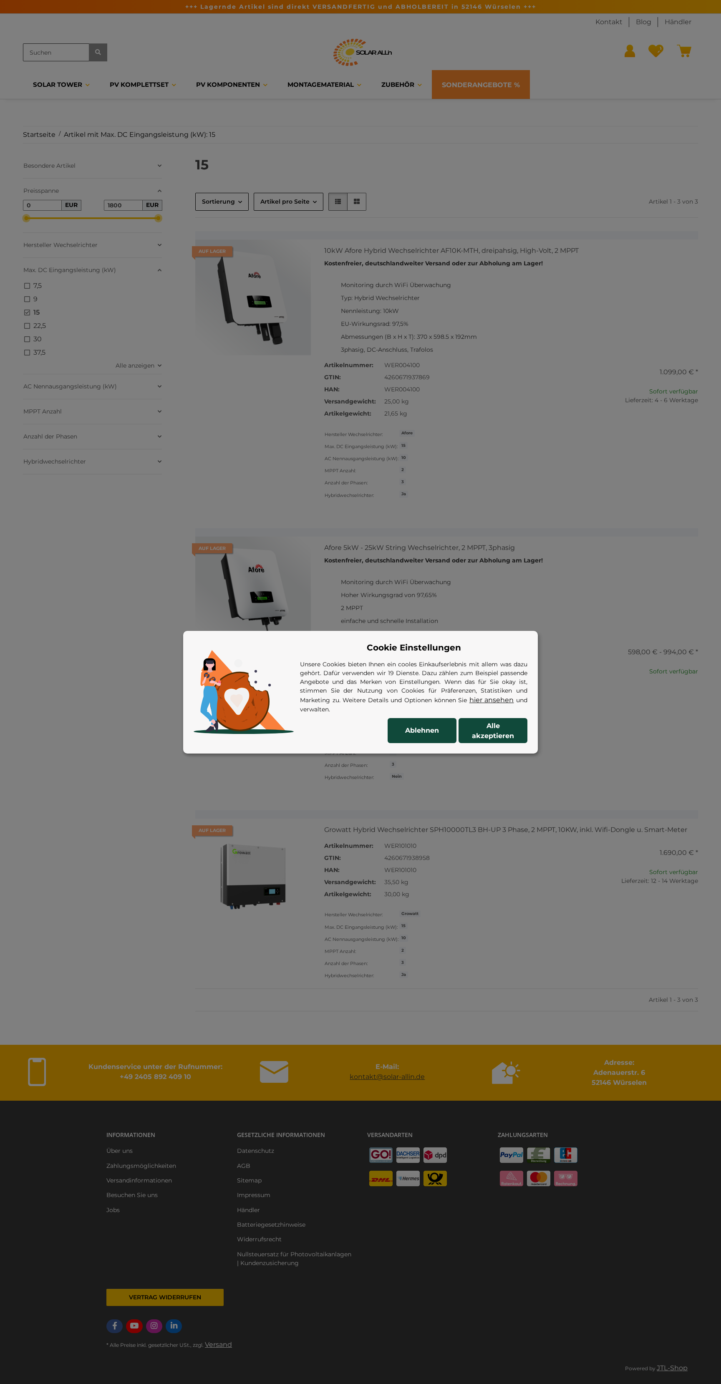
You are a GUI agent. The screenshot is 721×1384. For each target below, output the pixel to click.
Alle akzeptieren (493, 731)
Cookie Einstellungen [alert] (414, 648)
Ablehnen (422, 730)
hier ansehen (491, 700)
